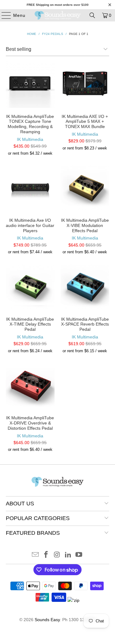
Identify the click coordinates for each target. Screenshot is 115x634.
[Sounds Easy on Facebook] (46, 555)
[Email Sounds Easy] (35, 555)
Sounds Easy (47, 619)
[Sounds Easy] (57, 15)
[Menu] (3, 15)
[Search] (92, 15)
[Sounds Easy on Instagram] (57, 555)
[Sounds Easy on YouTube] (79, 555)
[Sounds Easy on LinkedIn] (68, 555)
